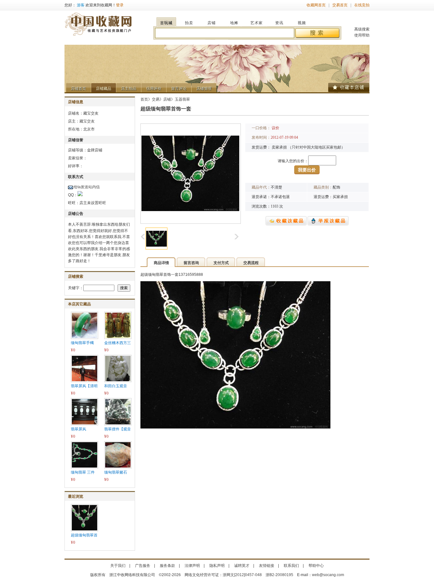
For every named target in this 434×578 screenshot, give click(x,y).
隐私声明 (217, 565)
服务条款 (167, 565)
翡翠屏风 (78, 429)
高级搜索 (362, 29)
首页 (144, 99)
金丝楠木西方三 (117, 343)
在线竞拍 (362, 5)
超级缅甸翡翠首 (84, 535)
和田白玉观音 (115, 386)
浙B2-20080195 (279, 575)
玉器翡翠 (182, 99)
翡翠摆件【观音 (117, 429)
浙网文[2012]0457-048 (242, 575)
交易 (155, 99)
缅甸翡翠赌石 (115, 472)
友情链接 (266, 565)
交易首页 (340, 5)
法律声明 (192, 565)
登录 (120, 5)
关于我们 (117, 565)
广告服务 (142, 565)
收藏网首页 (316, 5)
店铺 (167, 99)
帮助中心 (316, 565)
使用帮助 (362, 35)
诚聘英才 (241, 565)
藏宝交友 (87, 121)
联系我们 (291, 565)
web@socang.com (328, 575)
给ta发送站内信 (87, 187)
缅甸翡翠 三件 (83, 472)
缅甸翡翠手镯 (82, 343)
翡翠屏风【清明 (84, 386)
